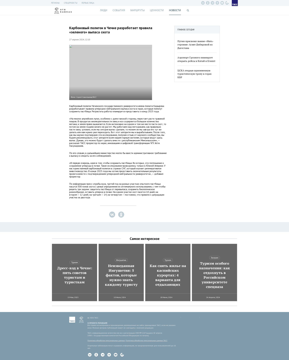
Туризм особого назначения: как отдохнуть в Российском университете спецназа (214, 275)
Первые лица (88, 3)
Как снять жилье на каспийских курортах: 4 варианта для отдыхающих (168, 275)
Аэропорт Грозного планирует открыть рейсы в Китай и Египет (196, 59)
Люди (103, 10)
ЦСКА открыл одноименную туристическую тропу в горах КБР (194, 74)
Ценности (157, 10)
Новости (175, 10)
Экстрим (214, 257)
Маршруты (137, 10)
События (119, 10)
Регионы (55, 3)
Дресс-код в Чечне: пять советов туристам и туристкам (74, 275)
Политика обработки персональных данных (106, 340)
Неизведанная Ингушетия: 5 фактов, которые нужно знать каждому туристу (121, 275)
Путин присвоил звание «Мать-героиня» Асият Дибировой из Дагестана (195, 45)
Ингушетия (121, 260)
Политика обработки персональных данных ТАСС (146, 340)
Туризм (74, 262)
